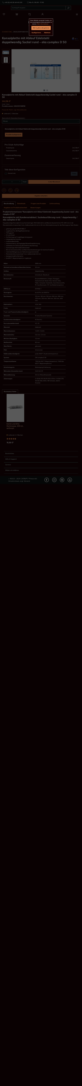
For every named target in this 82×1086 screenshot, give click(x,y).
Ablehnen (47, 32)
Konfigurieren (36, 32)
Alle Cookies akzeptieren (41, 28)
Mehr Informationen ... (43, 24)
